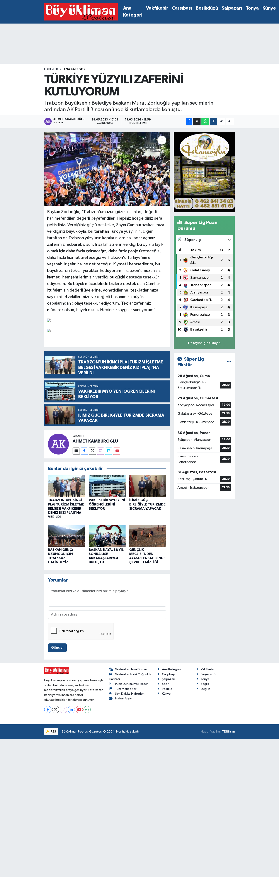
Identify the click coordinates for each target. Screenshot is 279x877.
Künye (269, 8)
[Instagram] (100, 451)
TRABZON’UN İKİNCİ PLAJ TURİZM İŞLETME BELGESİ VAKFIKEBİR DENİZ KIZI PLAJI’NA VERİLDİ (66, 508)
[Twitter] (92, 451)
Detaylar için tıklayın (204, 343)
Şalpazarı (232, 8)
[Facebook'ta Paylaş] (189, 121)
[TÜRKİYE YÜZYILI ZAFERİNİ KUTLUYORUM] (107, 169)
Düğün (205, 688)
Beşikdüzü (207, 8)
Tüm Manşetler (125, 688)
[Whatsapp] (87, 709)
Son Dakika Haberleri (130, 693)
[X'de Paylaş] (197, 121)
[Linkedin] (108, 451)
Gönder (57, 648)
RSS (53, 731)
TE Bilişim (228, 731)
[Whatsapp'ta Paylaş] (205, 121)
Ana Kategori (132, 11)
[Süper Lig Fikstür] (229, 362)
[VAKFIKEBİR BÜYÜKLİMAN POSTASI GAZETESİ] (81, 12)
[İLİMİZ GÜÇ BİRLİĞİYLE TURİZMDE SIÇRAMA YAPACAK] (147, 486)
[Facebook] (84, 451)
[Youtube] (116, 451)
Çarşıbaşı (182, 8)
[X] (55, 709)
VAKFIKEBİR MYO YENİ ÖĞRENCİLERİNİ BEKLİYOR (107, 504)
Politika (167, 688)
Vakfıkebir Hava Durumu (131, 669)
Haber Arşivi (123, 698)
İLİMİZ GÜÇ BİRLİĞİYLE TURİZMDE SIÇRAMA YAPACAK (147, 504)
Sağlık (205, 683)
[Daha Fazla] (213, 121)
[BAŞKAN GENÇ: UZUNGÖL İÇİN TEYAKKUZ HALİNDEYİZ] (66, 536)
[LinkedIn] (71, 709)
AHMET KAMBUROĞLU (95, 441)
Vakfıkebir (157, 8)
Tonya (252, 8)
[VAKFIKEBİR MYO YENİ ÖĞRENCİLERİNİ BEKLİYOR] (107, 486)
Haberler (51, 69)
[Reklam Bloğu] (204, 172)
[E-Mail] (76, 451)
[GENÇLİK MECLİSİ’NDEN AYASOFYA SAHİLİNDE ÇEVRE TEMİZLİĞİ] (147, 536)
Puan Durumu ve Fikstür (131, 683)
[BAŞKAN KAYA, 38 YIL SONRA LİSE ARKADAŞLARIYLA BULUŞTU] (107, 536)
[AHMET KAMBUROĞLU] (58, 444)
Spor (165, 683)
